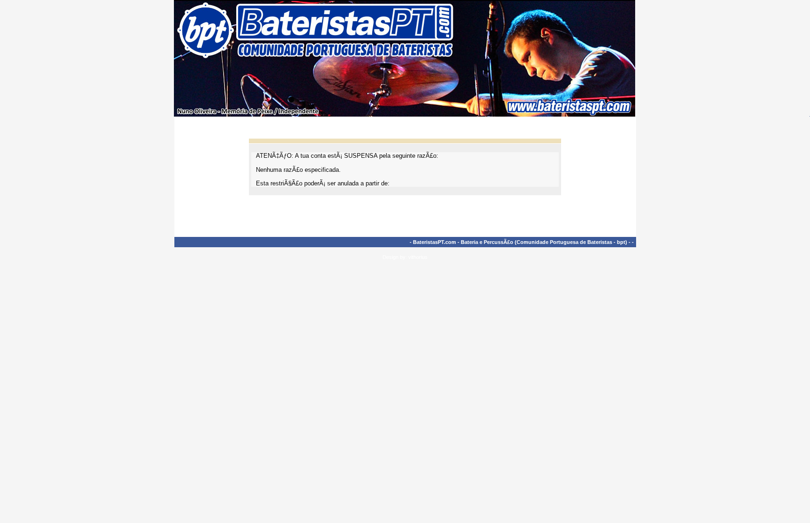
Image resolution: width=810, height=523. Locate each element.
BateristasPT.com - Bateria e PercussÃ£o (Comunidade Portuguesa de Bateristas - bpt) (520, 242)
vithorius (418, 257)
